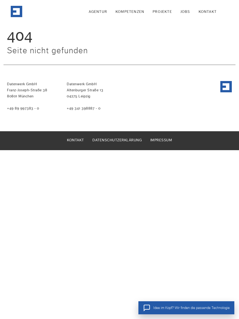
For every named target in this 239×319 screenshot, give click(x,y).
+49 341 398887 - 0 (83, 108)
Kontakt (75, 140)
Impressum (161, 140)
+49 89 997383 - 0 (23, 108)
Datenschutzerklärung (117, 140)
